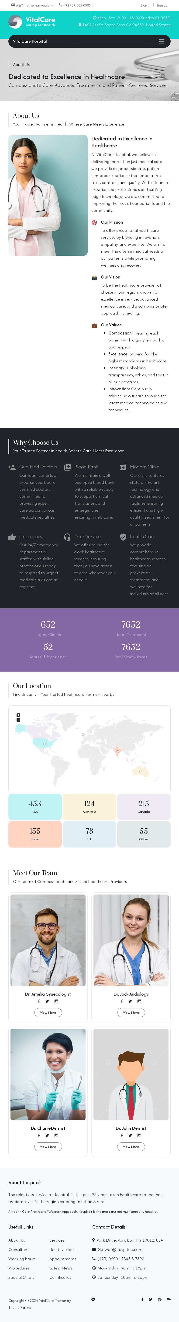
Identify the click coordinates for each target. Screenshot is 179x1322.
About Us (16, 1240)
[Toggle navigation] (161, 41)
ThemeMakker (19, 1307)
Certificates (60, 1277)
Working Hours (21, 1259)
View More (48, 1012)
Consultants (19, 1249)
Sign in (145, 5)
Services (56, 1240)
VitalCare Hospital (30, 41)
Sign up (162, 5)
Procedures (18, 1268)
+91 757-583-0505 (77, 5)
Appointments (62, 1259)
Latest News (60, 1268)
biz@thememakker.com (34, 5)
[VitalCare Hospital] (31, 21)
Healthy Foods (62, 1249)
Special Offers (21, 1277)
